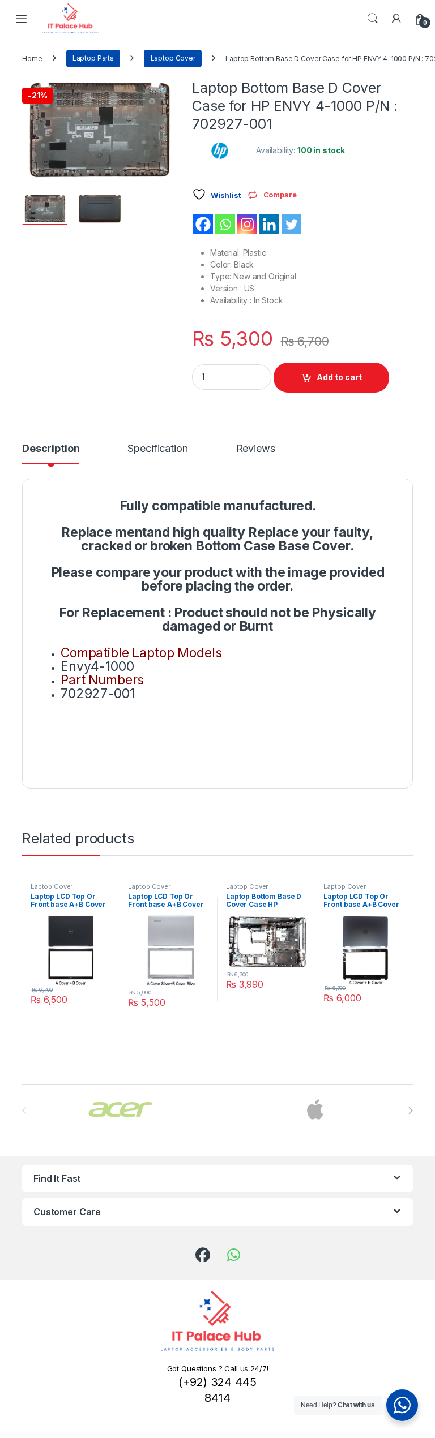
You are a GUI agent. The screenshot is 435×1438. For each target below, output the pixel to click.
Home (32, 58)
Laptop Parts (93, 58)
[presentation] (410, 1110)
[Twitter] (291, 224)
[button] (164, 91)
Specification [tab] (157, 449)
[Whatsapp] (225, 224)
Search (372, 18)
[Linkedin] (269, 224)
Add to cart (339, 377)
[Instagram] (247, 224)
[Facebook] (203, 224)
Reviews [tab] (255, 449)
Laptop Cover (173, 58)
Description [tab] (50, 449)
